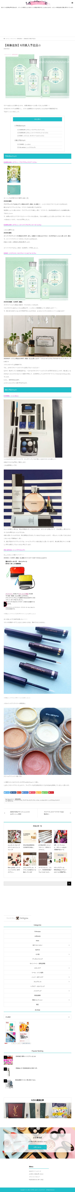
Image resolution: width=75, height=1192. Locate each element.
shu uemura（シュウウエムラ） (26, 147)
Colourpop (37, 931)
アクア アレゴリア (27, 800)
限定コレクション (37, 1000)
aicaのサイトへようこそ (35, 1171)
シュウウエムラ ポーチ (54, 800)
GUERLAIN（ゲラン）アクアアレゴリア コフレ (31, 129)
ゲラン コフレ (35, 800)
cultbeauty (38, 936)
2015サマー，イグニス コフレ (14, 800)
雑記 (37, 1004)
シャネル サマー (44, 800)
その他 (37, 954)
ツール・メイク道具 (37, 972)
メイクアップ (37, 991)
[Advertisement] (37, 23)
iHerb (37, 940)
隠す (39, 119)
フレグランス (37, 981)
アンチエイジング (37, 959)
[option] (21, 1110)
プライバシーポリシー (34, 1176)
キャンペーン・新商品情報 (14, 799)
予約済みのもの (20, 125)
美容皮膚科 (37, 995)
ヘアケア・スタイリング (37, 986)
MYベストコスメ (37, 945)
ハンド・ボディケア (37, 977)
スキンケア (37, 968)
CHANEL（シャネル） (24, 144)
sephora (37, 949)
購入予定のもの (20, 140)
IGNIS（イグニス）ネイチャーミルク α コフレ (30, 135)
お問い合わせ (37, 1147)
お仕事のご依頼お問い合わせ (36, 1174)
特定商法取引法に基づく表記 (36, 1179)
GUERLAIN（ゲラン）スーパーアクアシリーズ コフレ (32, 132)
